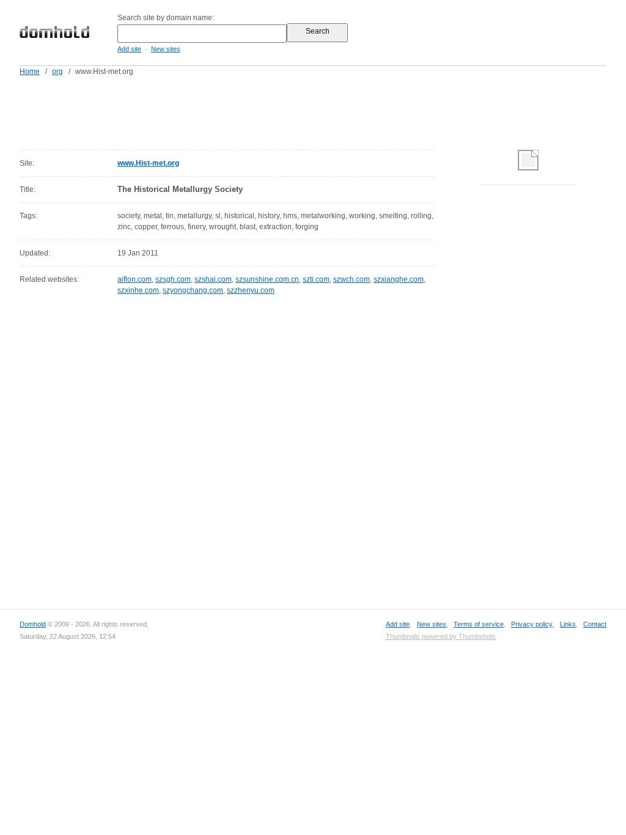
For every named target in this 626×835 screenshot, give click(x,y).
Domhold (33, 624)
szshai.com (213, 279)
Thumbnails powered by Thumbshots (441, 636)
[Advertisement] (336, 110)
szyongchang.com (193, 290)
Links (568, 624)
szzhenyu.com (250, 290)
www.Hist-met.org (148, 163)
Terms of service (479, 624)
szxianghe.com (399, 279)
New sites (165, 49)
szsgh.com (173, 279)
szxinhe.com (138, 290)
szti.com (316, 279)
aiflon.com (134, 279)
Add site (129, 49)
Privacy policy (532, 624)
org (57, 71)
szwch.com (351, 279)
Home (30, 71)
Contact (594, 624)
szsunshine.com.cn (267, 279)
